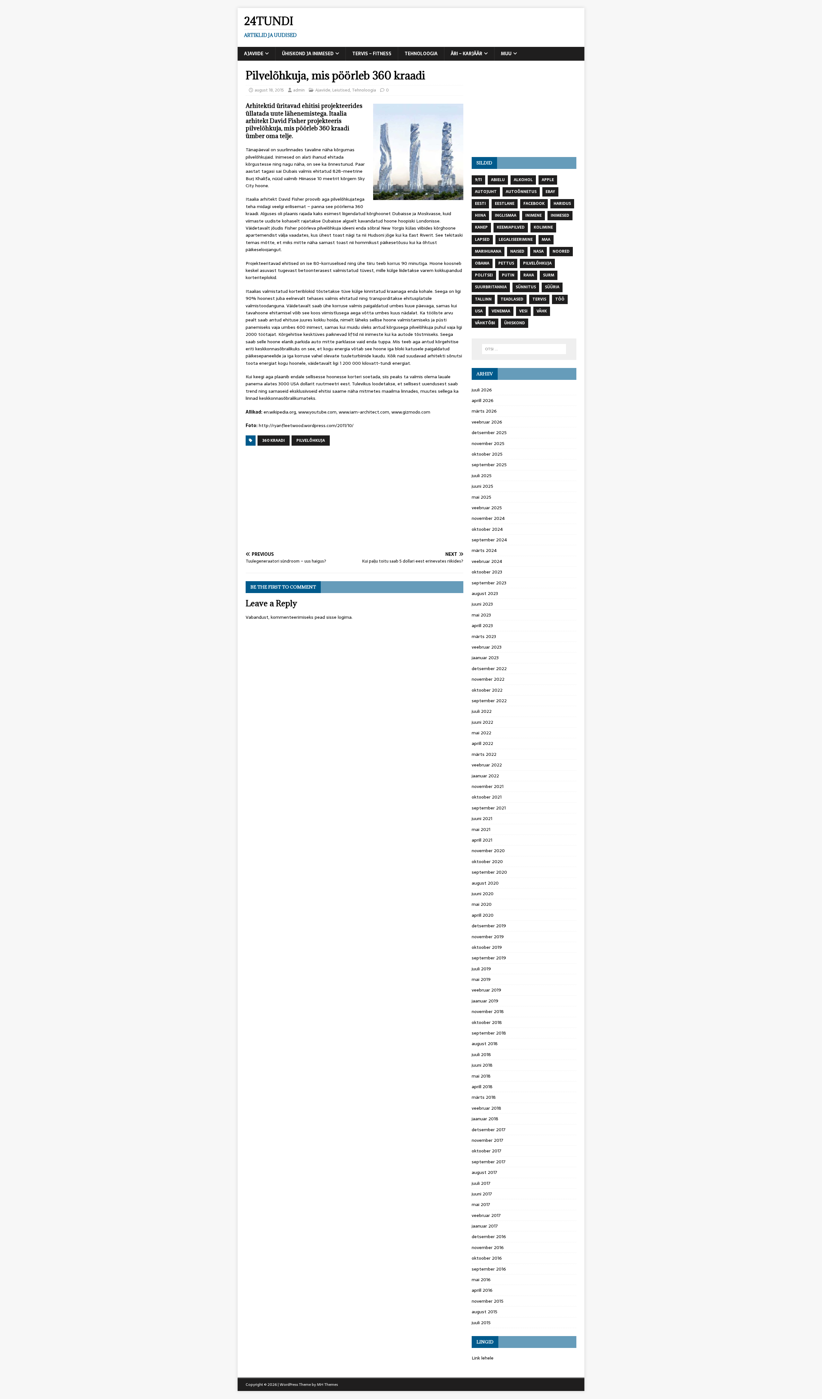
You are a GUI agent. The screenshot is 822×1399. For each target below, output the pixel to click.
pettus (506, 263)
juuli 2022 (482, 711)
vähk (542, 311)
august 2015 (484, 1311)
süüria (552, 287)
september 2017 (488, 1161)
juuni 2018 (482, 1065)
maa (546, 239)
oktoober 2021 (487, 796)
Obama (482, 263)
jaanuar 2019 (485, 1000)
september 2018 (489, 1032)
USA (479, 311)
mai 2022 (481, 732)
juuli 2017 (481, 1183)
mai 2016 (481, 1279)
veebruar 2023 (487, 647)
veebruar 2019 (486, 989)
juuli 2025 (482, 475)
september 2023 (489, 582)
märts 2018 (484, 1097)
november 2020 (488, 850)
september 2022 (489, 700)
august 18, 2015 (269, 90)
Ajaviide (253, 53)
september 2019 (489, 957)
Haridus (562, 203)
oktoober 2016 (487, 1258)
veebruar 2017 (486, 1215)
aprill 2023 (482, 625)
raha (528, 275)
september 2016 (489, 1268)
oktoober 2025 (487, 454)
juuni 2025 (482, 486)
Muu (506, 53)
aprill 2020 (483, 915)
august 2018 (485, 1043)
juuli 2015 (481, 1322)
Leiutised (341, 90)
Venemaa (501, 311)
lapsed (482, 239)
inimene (533, 215)
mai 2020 (482, 904)
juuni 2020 (483, 893)
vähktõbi (485, 323)
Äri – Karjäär (466, 53)
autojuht (486, 191)
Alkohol (523, 180)
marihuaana (488, 251)
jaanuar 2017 (485, 1225)
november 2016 (488, 1247)
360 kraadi (273, 440)
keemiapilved (511, 227)
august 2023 (485, 593)
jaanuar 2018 (485, 1118)
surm (548, 275)
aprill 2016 (482, 1290)
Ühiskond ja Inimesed (308, 53)
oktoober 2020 (487, 861)
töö (559, 299)
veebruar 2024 (487, 561)
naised (517, 251)
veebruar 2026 (487, 421)
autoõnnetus (521, 191)
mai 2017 (481, 1204)
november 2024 (488, 518)
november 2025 (488, 443)
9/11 (478, 180)
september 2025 (489, 464)
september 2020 (489, 872)
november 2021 (487, 786)
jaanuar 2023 (485, 657)
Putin (508, 275)
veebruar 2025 (487, 507)
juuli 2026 (482, 389)
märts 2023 (484, 636)
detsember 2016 (489, 1236)
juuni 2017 (482, 1193)
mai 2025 (481, 497)
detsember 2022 (489, 668)
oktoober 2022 (487, 690)
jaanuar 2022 (485, 775)
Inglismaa (505, 215)
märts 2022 (484, 754)
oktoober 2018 (487, 1022)
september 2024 (489, 539)
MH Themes (327, 1384)
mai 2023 (481, 614)
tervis (539, 299)
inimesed (560, 215)
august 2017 (484, 1172)
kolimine (543, 227)
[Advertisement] (354, 499)
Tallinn (483, 299)
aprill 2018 (482, 1086)
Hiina (480, 215)
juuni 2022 (482, 722)
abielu (498, 180)
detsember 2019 (489, 925)
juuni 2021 (482, 818)
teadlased (512, 299)
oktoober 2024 (487, 529)
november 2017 (487, 1140)
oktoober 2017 (486, 1150)
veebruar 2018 (486, 1108)
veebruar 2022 (487, 764)
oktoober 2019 (487, 947)
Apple (548, 180)
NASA (538, 251)
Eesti (480, 203)
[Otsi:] (524, 349)
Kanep (481, 227)
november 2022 (488, 679)
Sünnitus (526, 287)
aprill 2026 (483, 400)
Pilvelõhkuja (310, 440)
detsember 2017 (488, 1129)
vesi (523, 311)
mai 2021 (481, 829)
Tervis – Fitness (371, 53)
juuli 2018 (481, 1054)
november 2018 (488, 1011)
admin (299, 90)
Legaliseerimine (516, 239)
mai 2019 (481, 979)
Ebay (550, 191)
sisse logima (339, 617)
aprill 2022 (482, 743)
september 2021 (489, 807)
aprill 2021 (482, 840)
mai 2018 (481, 1076)
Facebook (534, 203)
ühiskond (514, 323)
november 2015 (487, 1301)
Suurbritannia (491, 287)
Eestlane (504, 203)
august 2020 (485, 883)
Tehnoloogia (421, 53)
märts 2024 (484, 550)
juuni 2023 (482, 604)
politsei (484, 275)
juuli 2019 (481, 968)
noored (561, 251)
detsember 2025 (489, 432)
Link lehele (483, 1357)
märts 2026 (484, 411)
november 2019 (488, 936)
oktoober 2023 (487, 571)
